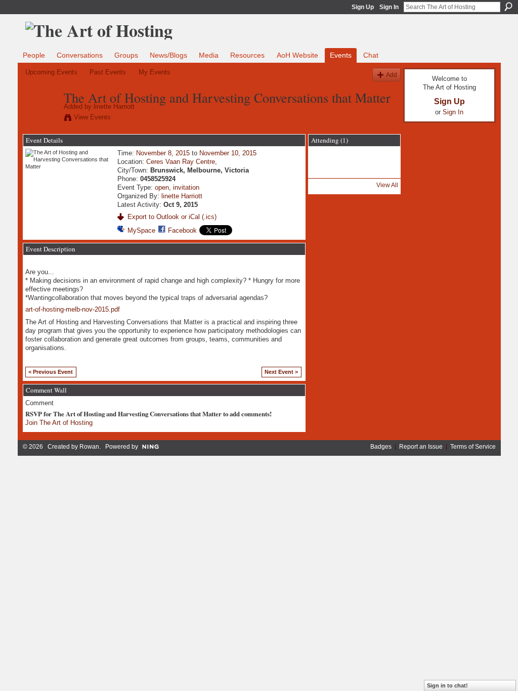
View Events (92, 117)
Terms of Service (473, 446)
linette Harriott (114, 106)
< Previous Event (50, 372)
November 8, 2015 (163, 153)
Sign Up (363, 7)
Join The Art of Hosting (59, 422)
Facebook (182, 230)
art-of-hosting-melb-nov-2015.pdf (72, 309)
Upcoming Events (51, 72)
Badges (381, 446)
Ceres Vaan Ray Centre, (181, 161)
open (162, 187)
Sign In (389, 7)
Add (391, 74)
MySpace (141, 230)
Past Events (108, 72)
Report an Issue (421, 446)
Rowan (89, 446)
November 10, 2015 (227, 153)
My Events (154, 72)
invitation (186, 187)
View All (387, 185)
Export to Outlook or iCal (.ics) (172, 217)
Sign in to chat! (447, 685)
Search (508, 6)
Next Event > (281, 372)
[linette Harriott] (41, 119)
